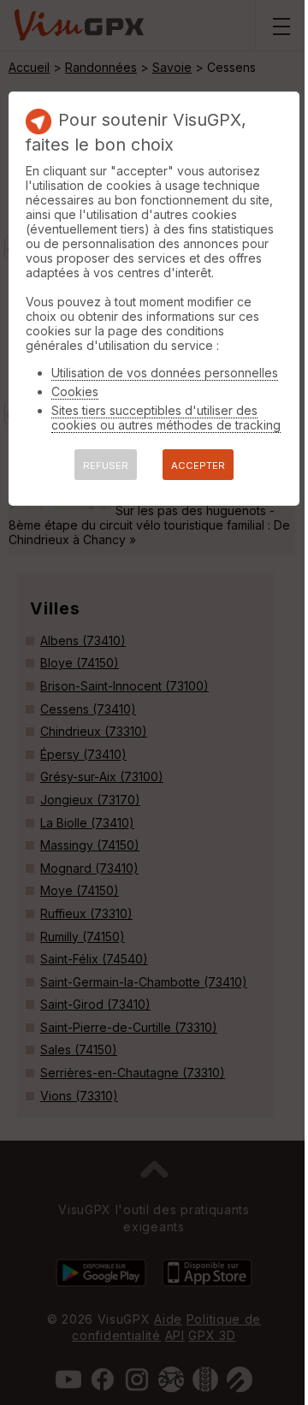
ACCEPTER (198, 465)
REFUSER (105, 465)
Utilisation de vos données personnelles (164, 372)
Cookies (74, 391)
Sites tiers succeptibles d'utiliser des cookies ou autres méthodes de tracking (166, 417)
